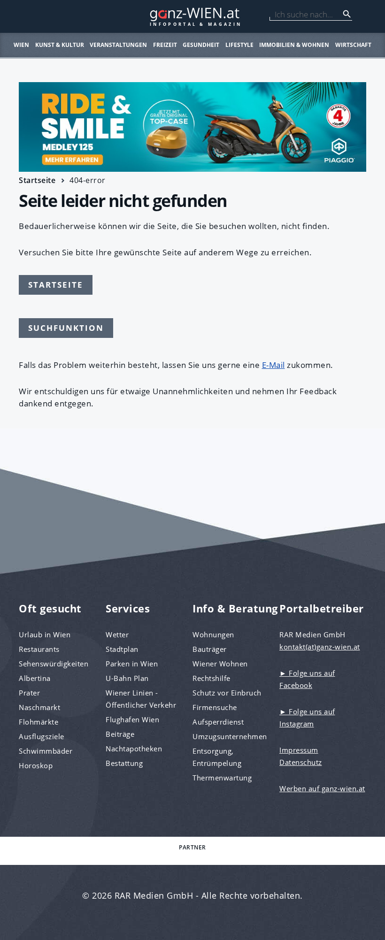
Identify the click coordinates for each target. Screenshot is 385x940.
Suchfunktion (66, 327)
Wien (21, 44)
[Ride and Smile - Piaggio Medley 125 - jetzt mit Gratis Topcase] (192, 127)
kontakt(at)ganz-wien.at (319, 646)
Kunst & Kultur (59, 44)
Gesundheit (201, 44)
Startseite (37, 180)
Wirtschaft (353, 44)
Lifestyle (239, 44)
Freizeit (165, 44)
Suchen (347, 14)
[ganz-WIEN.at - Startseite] (192, 16)
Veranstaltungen (118, 44)
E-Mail (273, 364)
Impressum (298, 750)
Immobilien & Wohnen (294, 44)
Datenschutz (300, 762)
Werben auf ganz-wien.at (322, 788)
